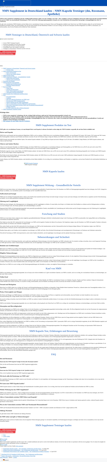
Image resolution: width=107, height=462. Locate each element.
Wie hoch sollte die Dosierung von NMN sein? (17, 99)
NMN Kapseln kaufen (8, 75)
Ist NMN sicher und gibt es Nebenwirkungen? (17, 108)
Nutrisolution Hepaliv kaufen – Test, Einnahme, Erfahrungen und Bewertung (22, 448)
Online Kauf (9, 88)
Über (4, 435)
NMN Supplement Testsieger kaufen (12, 109)
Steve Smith (3, 440)
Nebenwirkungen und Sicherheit (11, 82)
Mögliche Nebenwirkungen (13, 85)
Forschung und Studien (9, 81)
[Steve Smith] (3, 439)
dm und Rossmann (11, 96)
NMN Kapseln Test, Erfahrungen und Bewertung (15, 93)
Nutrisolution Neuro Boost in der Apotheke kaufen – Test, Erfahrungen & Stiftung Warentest (26, 451)
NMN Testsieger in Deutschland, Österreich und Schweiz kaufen (19, 68)
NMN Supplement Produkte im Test (12, 71)
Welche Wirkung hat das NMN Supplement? (17, 102)
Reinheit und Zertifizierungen (13, 84)
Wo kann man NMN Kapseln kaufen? (15, 101)
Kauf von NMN (7, 86)
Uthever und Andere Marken (13, 74)
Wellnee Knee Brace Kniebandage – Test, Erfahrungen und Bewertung (20, 450)
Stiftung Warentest (10, 106)
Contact (15, 457)
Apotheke (8, 98)
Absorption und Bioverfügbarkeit (14, 92)
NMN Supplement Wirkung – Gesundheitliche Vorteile (16, 77)
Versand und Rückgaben (12, 89)
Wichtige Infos (9, 70)
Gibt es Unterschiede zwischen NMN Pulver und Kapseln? (20, 103)
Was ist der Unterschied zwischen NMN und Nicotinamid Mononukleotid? (24, 105)
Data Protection (4, 457)
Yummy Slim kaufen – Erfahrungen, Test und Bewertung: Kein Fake (18, 456)
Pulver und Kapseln (11, 72)
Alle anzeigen (19, 446)
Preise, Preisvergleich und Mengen (14, 91)
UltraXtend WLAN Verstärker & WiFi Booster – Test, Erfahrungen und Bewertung (22, 454)
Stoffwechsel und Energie (12, 78)
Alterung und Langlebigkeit (13, 79)
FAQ (4, 95)
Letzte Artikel (6, 436)
